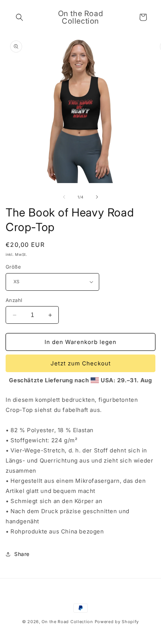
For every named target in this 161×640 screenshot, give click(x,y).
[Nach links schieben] (64, 197)
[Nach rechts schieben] (97, 197)
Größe (13, 267)
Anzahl (14, 300)
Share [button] (22, 554)
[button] (19, 17)
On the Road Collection (68, 621)
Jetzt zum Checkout (81, 363)
